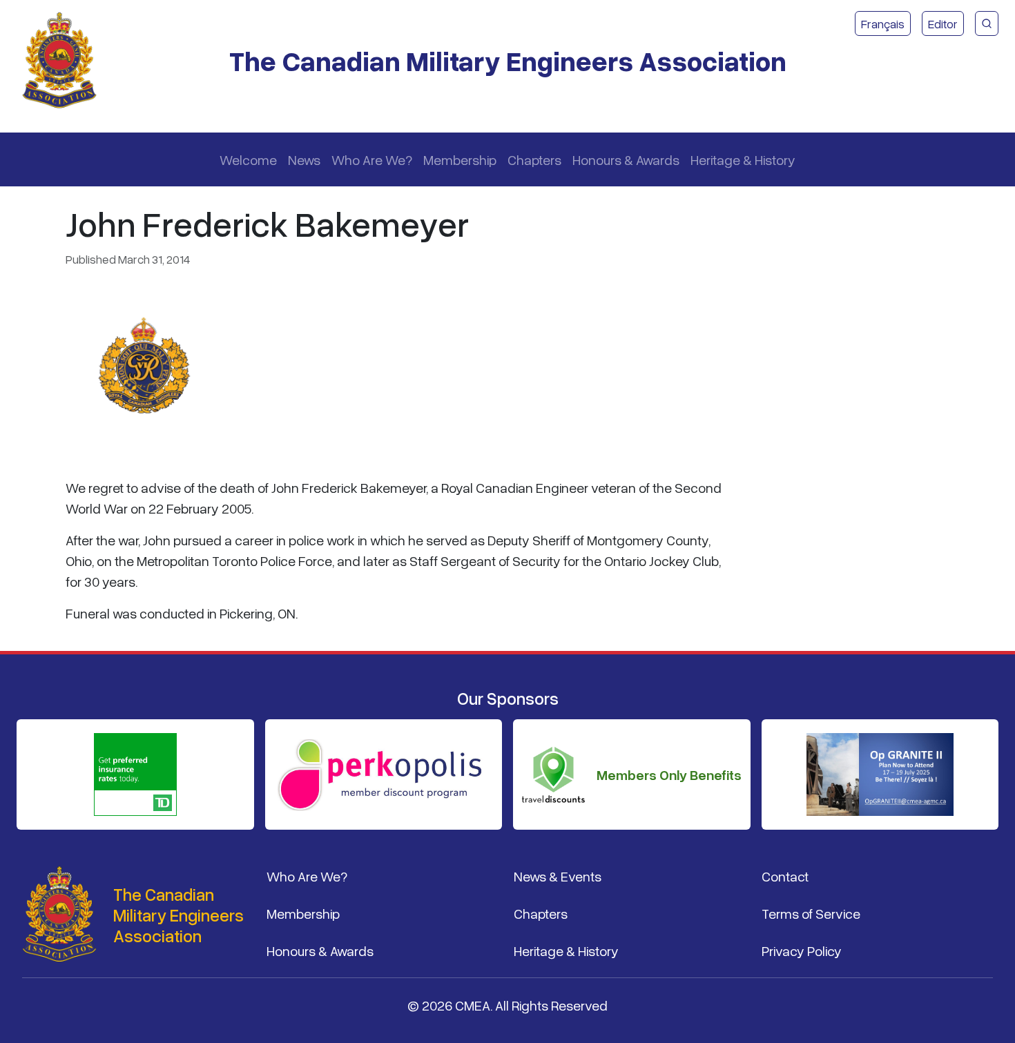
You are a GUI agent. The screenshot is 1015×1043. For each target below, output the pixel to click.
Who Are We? (371, 159)
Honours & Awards (625, 159)
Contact (785, 876)
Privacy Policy (802, 950)
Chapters (534, 159)
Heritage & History (742, 159)
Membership (459, 159)
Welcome (248, 159)
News (304, 159)
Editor (943, 23)
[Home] (65, 61)
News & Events (557, 876)
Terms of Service (811, 913)
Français (883, 23)
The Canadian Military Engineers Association (507, 60)
